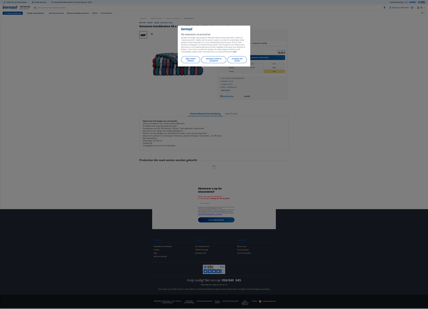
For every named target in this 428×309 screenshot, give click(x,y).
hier (235, 52)
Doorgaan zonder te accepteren (213, 60)
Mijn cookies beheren (190, 60)
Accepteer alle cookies (237, 60)
